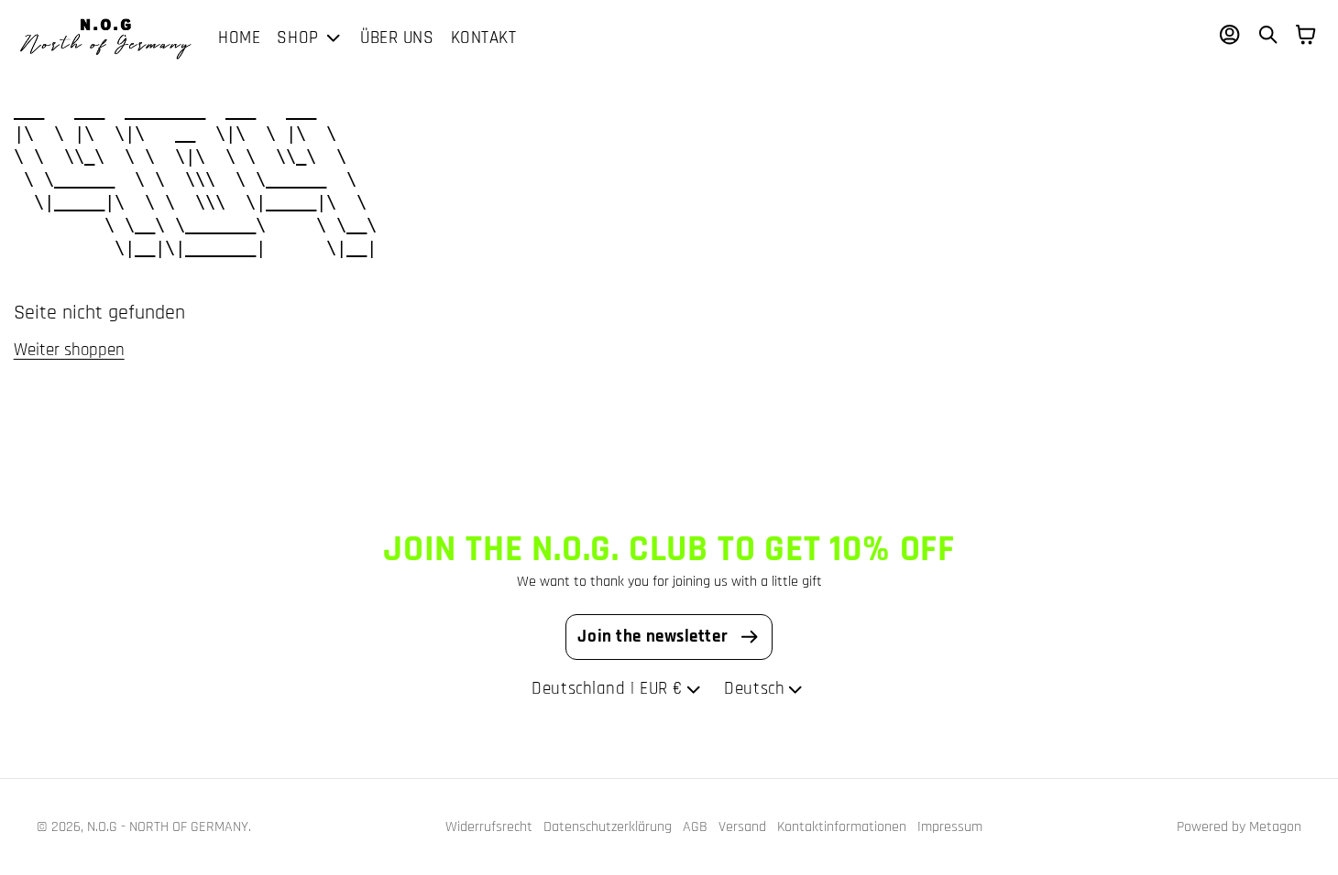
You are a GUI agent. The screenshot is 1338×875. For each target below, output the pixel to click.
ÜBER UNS (397, 38)
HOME (239, 38)
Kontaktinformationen (841, 826)
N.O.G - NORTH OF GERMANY (167, 826)
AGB (695, 826)
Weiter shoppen (69, 350)
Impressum (949, 826)
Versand (742, 826)
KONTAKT (484, 38)
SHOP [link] (297, 39)
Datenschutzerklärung (607, 826)
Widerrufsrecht (488, 826)
